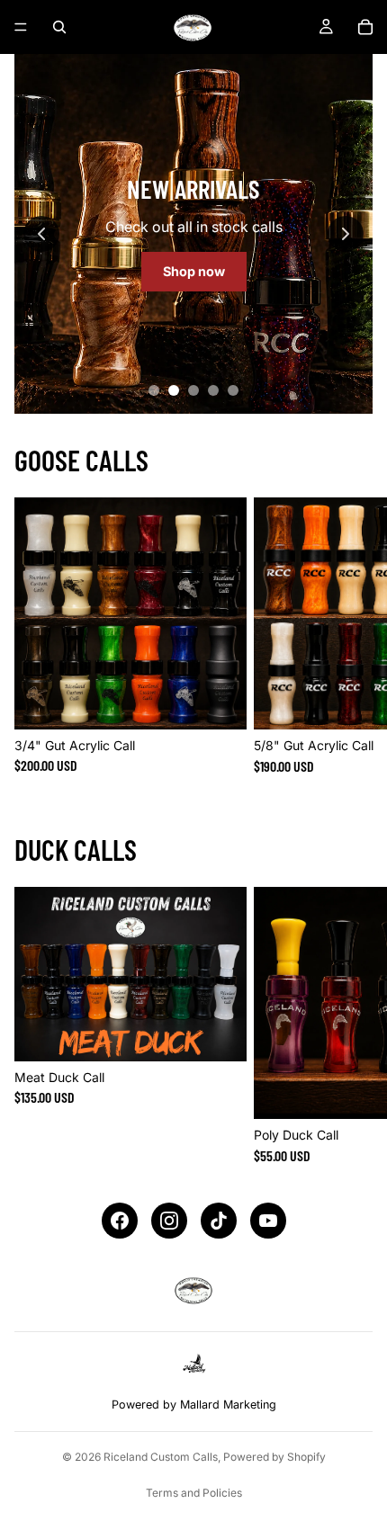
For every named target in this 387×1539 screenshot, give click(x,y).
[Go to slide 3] (193, 390)
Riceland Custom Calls (161, 1456)
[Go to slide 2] (173, 390)
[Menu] (20, 27)
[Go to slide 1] (153, 390)
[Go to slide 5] (233, 390)
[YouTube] (268, 1221)
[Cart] (365, 27)
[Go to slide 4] (213, 390)
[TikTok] (219, 1221)
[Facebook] (120, 1221)
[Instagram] (169, 1221)
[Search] (59, 27)
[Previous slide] (41, 234)
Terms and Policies (194, 1492)
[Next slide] (346, 234)
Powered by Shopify (274, 1456)
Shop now (194, 271)
